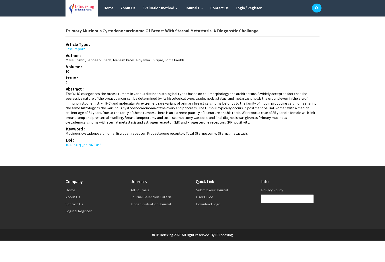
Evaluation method (158, 8)
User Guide (204, 196)
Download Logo (208, 204)
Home (108, 8)
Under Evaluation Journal (151, 204)
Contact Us (219, 8)
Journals (192, 8)
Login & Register (79, 210)
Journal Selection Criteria (151, 196)
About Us (128, 8)
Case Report (75, 48)
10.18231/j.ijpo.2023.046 (83, 144)
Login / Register (249, 8)
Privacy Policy (272, 190)
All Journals (140, 190)
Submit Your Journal (212, 190)
